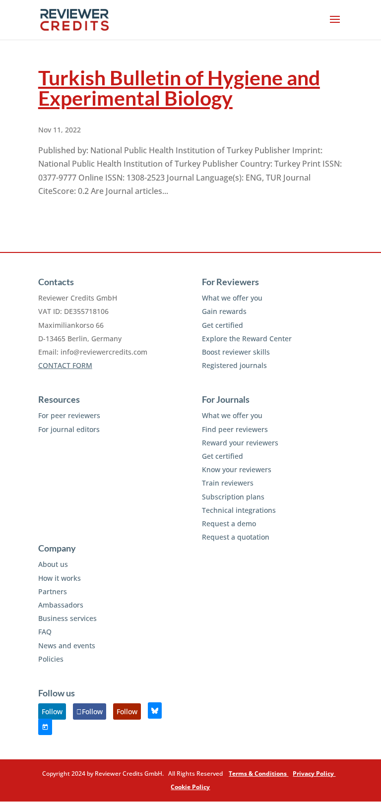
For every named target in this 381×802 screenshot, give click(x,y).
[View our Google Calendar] (45, 727)
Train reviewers (228, 483)
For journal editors (69, 429)
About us (53, 564)
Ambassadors (60, 605)
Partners (52, 591)
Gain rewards (224, 311)
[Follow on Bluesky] (155, 710)
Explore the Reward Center (247, 338)
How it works (59, 578)
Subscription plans (233, 496)
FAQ (45, 631)
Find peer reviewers (235, 429)
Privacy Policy (314, 773)
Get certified (222, 325)
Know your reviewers (236, 469)
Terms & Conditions (258, 773)
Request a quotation (235, 537)
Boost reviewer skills (236, 352)
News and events (66, 645)
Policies (51, 659)
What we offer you (232, 298)
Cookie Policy (190, 787)
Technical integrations (239, 510)
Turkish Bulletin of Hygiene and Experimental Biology (179, 87)
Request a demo (229, 523)
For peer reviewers (69, 415)
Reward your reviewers (240, 442)
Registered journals (234, 365)
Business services (67, 618)
